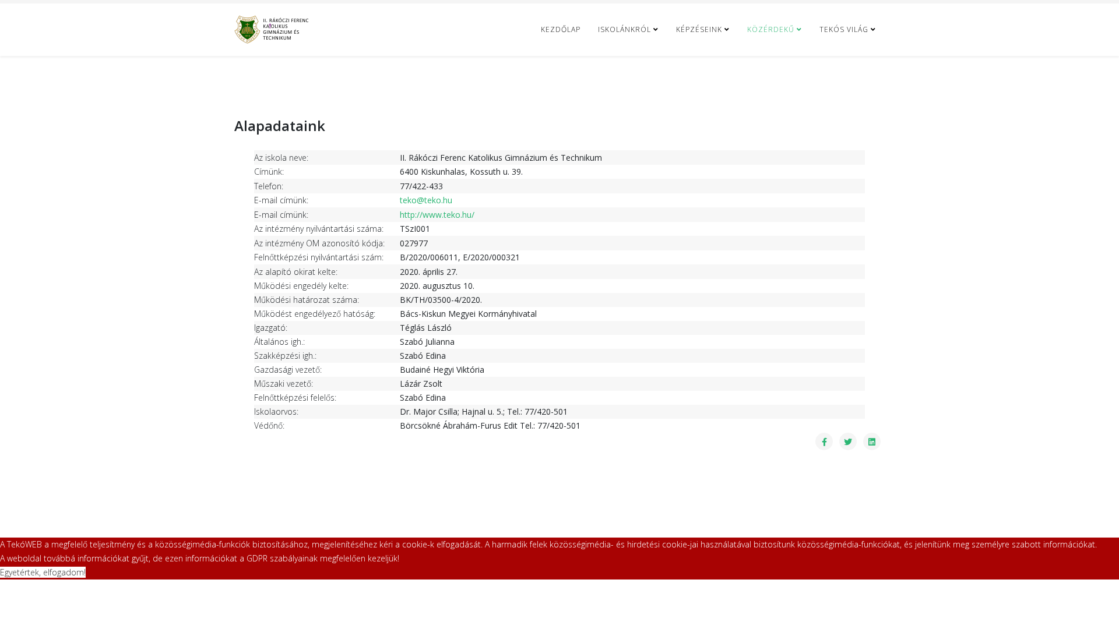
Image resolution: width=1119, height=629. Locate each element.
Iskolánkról (624, 29)
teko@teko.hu (426, 200)
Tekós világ (843, 29)
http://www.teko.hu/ (437, 214)
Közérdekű (770, 29)
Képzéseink (699, 29)
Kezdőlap (560, 29)
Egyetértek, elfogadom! (43, 572)
